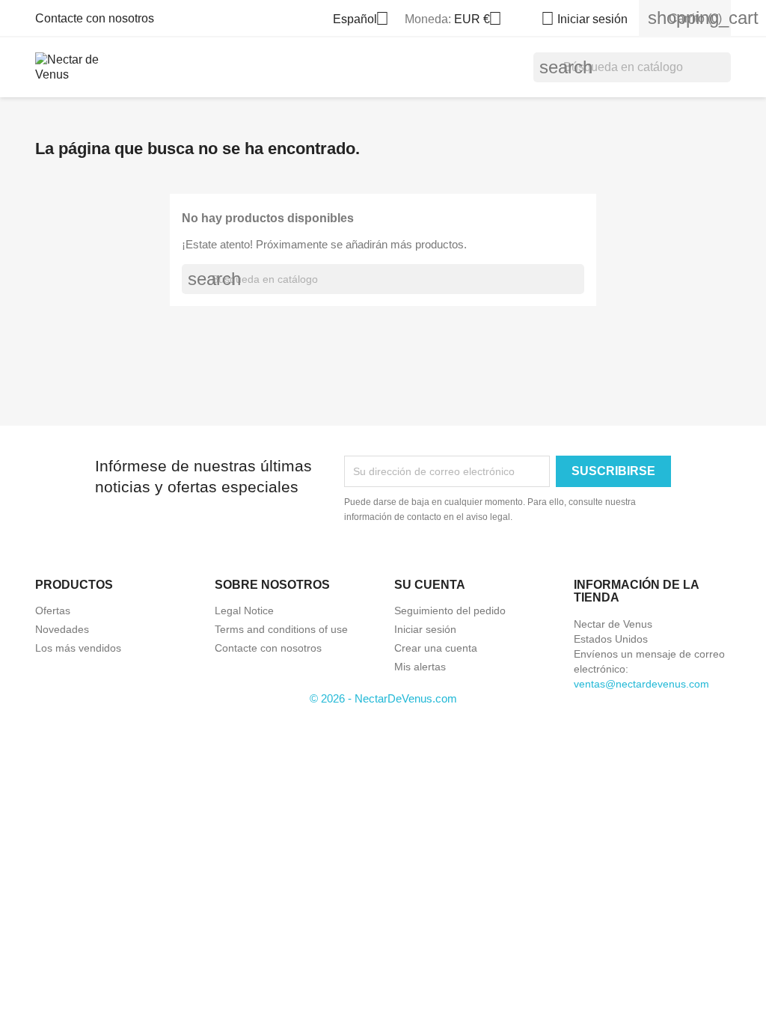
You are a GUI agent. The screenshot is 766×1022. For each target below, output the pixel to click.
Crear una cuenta (435, 648)
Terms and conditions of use (281, 629)
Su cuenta (429, 584)
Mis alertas (420, 667)
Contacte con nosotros (94, 18)
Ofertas (52, 610)
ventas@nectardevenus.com (641, 684)
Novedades (62, 629)
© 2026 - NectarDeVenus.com (383, 698)
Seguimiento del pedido (450, 610)
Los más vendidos (78, 648)
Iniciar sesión (425, 629)
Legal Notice (244, 610)
